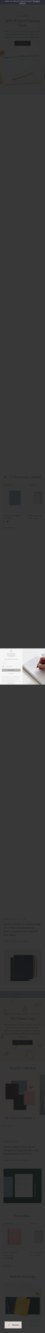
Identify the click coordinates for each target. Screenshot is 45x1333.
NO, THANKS (11, 673)
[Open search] (37, 8)
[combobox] (4, 666)
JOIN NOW (11, 670)
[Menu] (4, 8)
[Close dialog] (43, 649)
